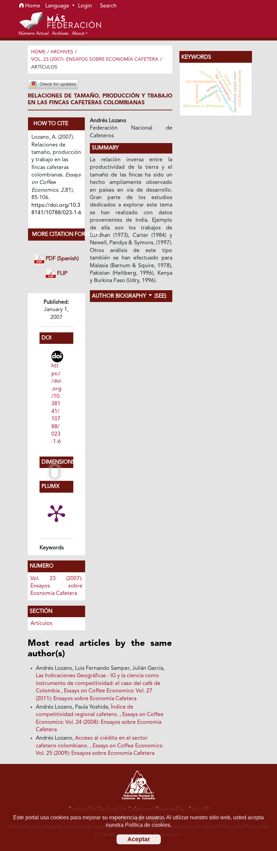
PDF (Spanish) (61, 259)
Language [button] (58, 6)
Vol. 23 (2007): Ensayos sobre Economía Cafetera (94, 59)
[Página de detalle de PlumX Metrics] (56, 513)
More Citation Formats (58, 234)
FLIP (61, 273)
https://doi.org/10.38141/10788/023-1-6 (56, 403)
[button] (79, 33)
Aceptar (138, 839)
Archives (61, 52)
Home (32, 6)
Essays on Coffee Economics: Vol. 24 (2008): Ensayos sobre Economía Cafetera (99, 722)
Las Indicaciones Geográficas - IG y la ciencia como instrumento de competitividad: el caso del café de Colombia (98, 683)
